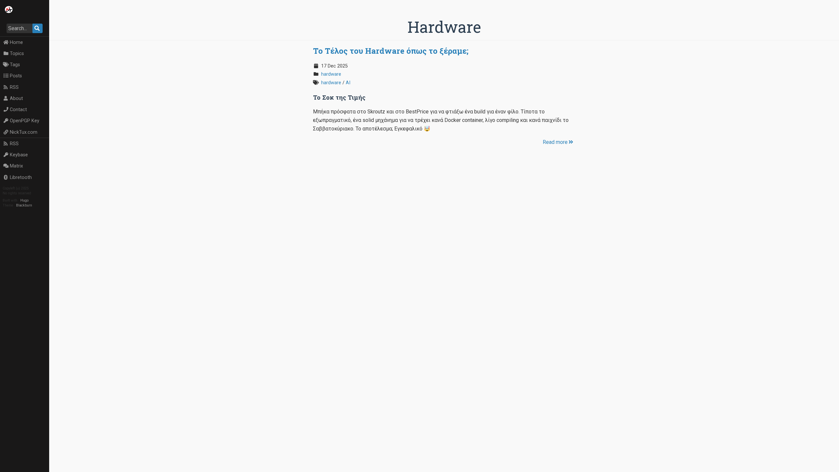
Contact (18, 109)
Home (16, 42)
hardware (331, 74)
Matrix (16, 166)
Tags (15, 65)
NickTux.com (23, 132)
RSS (14, 87)
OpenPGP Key (24, 121)
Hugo (24, 200)
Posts (16, 76)
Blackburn (24, 205)
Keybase (19, 155)
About (16, 98)
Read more (555, 142)
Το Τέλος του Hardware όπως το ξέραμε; (390, 51)
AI (348, 83)
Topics (17, 53)
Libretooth (21, 177)
